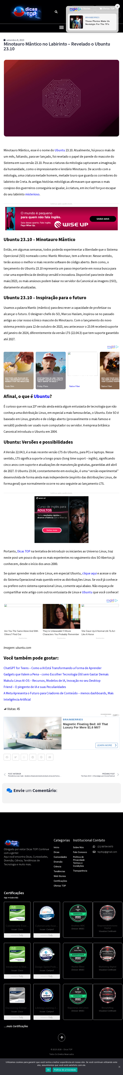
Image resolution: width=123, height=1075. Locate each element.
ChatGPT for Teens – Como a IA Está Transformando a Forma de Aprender (53, 668)
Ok (48, 1070)
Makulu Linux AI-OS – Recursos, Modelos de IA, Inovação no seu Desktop (52, 681)
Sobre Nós (78, 847)
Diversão (58, 861)
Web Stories (60, 876)
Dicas (56, 852)
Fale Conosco (80, 852)
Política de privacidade (65, 1070)
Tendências (59, 871)
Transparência (80, 870)
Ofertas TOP (60, 885)
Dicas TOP (23, 551)
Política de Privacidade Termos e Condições (79, 861)
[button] (56, 11)
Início (56, 847)
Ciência (57, 866)
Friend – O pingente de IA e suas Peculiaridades (35, 687)
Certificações (60, 881)
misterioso (32, 194)
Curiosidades (60, 857)
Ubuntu (60, 150)
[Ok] (119, 1066)
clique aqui (89, 573)
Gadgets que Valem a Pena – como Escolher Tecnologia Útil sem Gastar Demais (56, 674)
